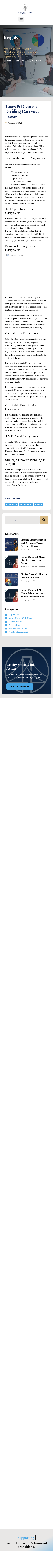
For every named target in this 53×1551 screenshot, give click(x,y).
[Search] (44, 520)
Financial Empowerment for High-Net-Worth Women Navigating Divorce (33, 543)
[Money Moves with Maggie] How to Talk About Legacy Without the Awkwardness (33, 593)
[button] (11, 504)
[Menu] (21, 19)
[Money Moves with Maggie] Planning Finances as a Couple (33, 560)
